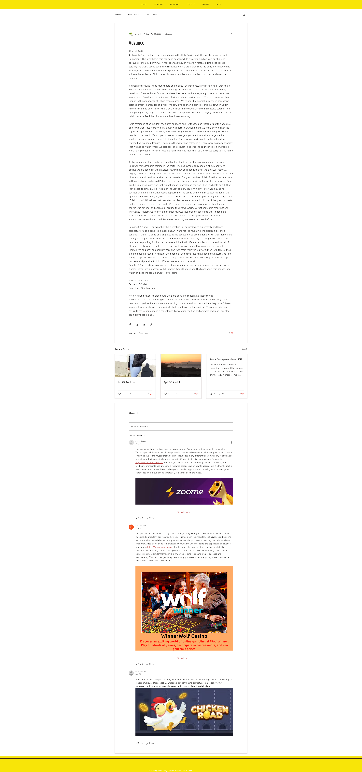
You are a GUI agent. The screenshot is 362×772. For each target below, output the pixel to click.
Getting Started (134, 14)
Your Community (153, 14)
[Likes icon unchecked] (137, 518)
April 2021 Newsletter (172, 382)
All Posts (118, 14)
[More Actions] (231, 442)
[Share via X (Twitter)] (137, 324)
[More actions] (231, 34)
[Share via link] (150, 324)
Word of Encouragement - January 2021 (226, 359)
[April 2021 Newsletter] (181, 365)
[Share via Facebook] (130, 324)
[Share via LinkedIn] (144, 324)
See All (244, 349)
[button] (244, 15)
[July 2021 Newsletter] (135, 365)
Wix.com (189, 771)
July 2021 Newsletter (126, 382)
